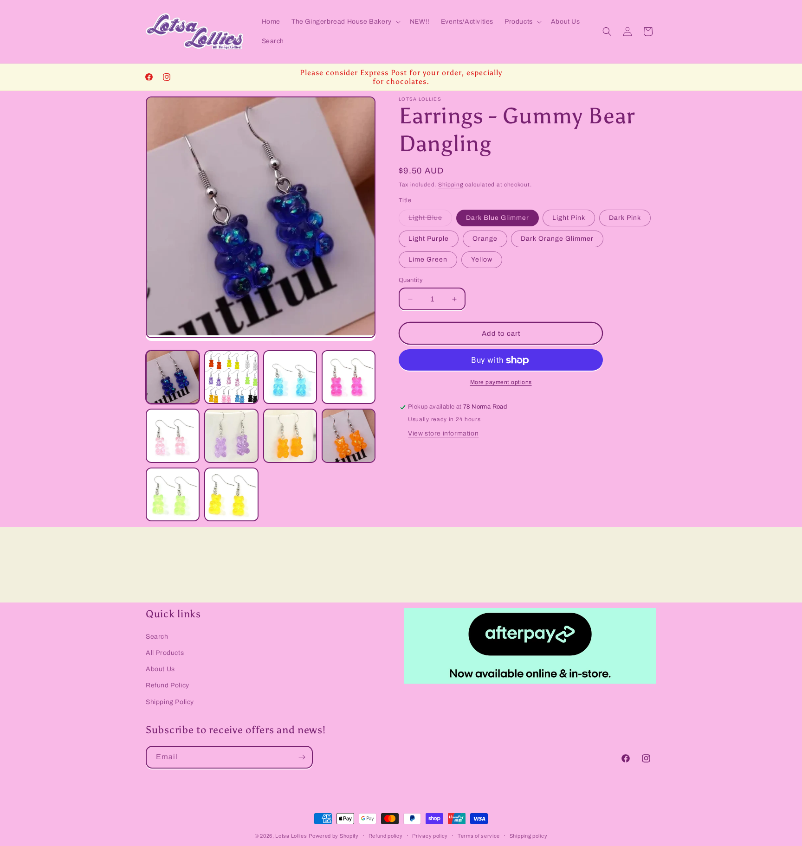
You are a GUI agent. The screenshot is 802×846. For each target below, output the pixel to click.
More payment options (501, 382)
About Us (160, 669)
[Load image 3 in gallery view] (290, 377)
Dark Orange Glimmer (557, 238)
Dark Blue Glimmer (497, 217)
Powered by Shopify (334, 836)
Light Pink (568, 217)
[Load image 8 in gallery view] (348, 435)
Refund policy (386, 835)
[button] (345, 22)
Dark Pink (625, 217)
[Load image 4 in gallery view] (348, 377)
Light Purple (428, 238)
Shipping (451, 184)
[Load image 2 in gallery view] (231, 377)
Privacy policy (430, 835)
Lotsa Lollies (291, 836)
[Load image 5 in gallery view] (173, 435)
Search (157, 636)
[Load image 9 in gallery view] (173, 494)
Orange (485, 238)
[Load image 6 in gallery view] (231, 435)
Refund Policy (167, 685)
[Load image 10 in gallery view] (231, 494)
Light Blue (430, 220)
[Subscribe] (301, 757)
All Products (165, 652)
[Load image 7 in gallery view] (290, 435)
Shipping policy (529, 835)
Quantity (411, 280)
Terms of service (479, 835)
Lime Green (427, 259)
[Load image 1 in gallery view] (173, 377)
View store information (443, 433)
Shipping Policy (170, 701)
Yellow (481, 259)
